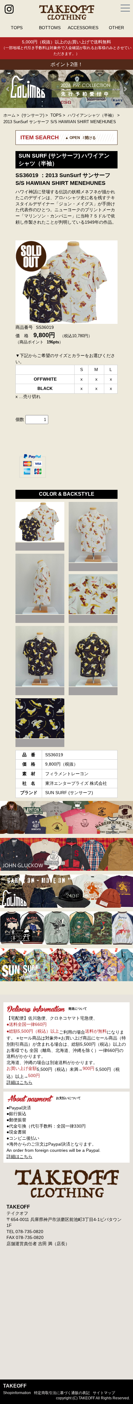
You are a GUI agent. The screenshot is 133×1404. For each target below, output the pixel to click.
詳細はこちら (19, 1082)
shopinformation (17, 1393)
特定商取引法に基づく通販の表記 (62, 1393)
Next (125, 89)
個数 (19, 419)
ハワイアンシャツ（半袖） (92, 115)
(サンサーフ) (33, 115)
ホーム (9, 115)
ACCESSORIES (83, 27)
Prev (8, 89)
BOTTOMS (50, 27)
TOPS (17, 27)
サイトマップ (104, 1393)
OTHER (116, 27)
